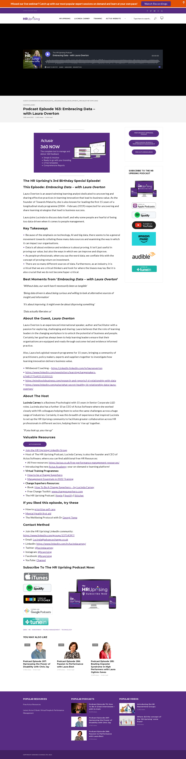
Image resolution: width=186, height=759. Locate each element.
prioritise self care (44, 509)
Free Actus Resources (32, 704)
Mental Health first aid (38, 513)
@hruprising (45, 551)
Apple (59, 495)
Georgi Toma (70, 517)
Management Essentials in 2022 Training (50, 478)
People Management (51, 630)
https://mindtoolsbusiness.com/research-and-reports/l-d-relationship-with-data (70, 380)
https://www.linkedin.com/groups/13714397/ (49, 535)
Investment (37, 630)
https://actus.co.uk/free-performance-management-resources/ (84, 462)
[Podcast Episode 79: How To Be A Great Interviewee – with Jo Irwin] (79, 708)
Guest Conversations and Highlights (38, 101)
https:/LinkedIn (60, 368)
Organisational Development (66, 101)
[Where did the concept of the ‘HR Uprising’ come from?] (127, 721)
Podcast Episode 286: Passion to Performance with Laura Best (70, 664)
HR (29, 630)
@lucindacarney (44, 547)
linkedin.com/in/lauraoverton (85, 368)
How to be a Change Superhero (45, 474)
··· (125, 18)
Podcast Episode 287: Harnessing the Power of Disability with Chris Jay (36, 664)
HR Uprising (64, 18)
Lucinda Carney (82, 18)
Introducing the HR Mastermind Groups (146, 705)
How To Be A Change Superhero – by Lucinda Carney (64, 487)
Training (98, 18)
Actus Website (113, 18)
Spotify (68, 495)
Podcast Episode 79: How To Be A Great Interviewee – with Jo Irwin (102, 706)
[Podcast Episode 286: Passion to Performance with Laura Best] (79, 735)
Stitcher (79, 495)
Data (25, 630)
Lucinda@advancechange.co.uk (50, 539)
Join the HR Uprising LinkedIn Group (46, 450)
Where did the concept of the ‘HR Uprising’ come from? (149, 719)
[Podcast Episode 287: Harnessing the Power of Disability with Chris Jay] (79, 722)
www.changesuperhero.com (67, 491)
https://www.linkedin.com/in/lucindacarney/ (61, 543)
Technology (66, 630)
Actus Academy (57, 466)
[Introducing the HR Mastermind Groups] (127, 708)
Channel (41, 560)
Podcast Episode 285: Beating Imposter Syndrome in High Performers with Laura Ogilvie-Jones (103, 666)
